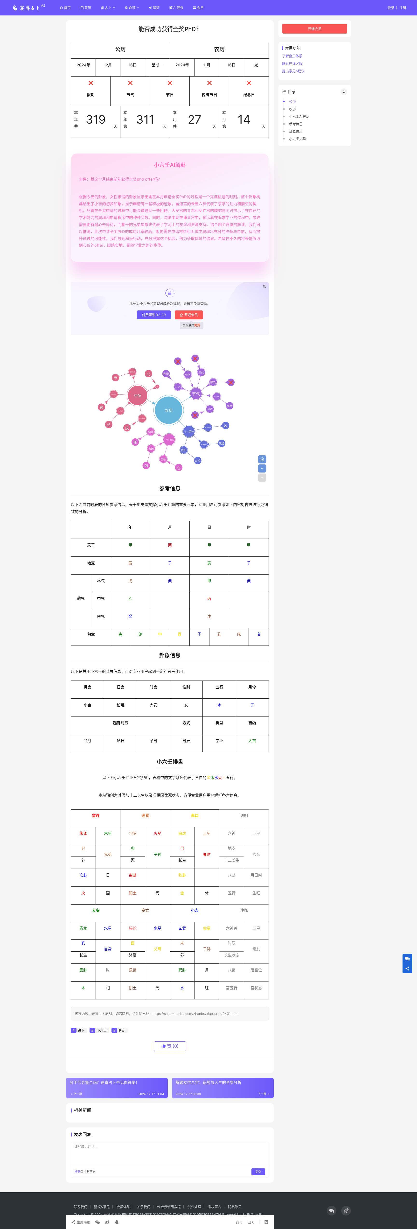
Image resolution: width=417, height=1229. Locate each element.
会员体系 (123, 1207)
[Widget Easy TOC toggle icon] (344, 91)
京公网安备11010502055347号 (197, 1214)
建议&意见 (102, 1207)
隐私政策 (235, 1207)
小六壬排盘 (297, 139)
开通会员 (191, 315)
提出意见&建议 (293, 71)
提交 (258, 1171)
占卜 (108, 8)
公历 (292, 101)
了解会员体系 (292, 56)
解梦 (156, 8)
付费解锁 (154, 315)
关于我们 (143, 1207)
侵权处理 (194, 1207)
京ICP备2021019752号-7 (152, 1214)
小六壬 (102, 1030)
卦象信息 (296, 131)
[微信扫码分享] (97, 1222)
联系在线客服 (292, 63)
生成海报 (83, 1222)
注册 (402, 8)
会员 (200, 8)
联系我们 (80, 1207)
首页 (67, 8)
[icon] (331, 1210)
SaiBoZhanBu (252, 1214)
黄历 (87, 8)
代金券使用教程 (169, 1207)
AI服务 (178, 8)
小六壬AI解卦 (299, 116)
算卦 (121, 1030)
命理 (132, 8)
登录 (391, 8)
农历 (292, 109)
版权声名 (214, 1207)
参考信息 (296, 124)
